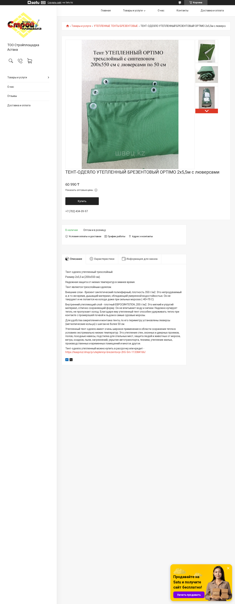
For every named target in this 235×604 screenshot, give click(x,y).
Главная (106, 10)
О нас (10, 86)
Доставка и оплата (18, 105)
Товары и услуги (17, 77)
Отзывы (12, 96)
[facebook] (66, 360)
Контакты (182, 10)
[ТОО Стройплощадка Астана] (28, 24)
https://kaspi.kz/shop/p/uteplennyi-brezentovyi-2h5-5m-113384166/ (105, 352)
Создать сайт (55, 2)
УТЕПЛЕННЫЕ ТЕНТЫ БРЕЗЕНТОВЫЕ (116, 26)
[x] (71, 360)
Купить (82, 201)
